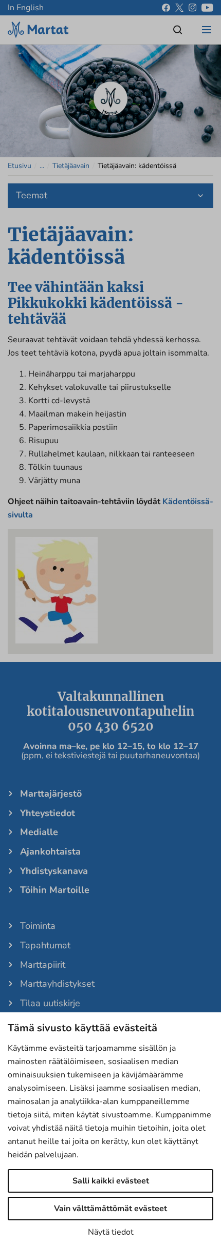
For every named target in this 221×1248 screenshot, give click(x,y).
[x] (179, 8)
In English (26, 7)
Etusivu (19, 166)
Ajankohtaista (50, 851)
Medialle (39, 832)
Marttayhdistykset (57, 983)
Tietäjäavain (70, 166)
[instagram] (192, 8)
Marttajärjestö (51, 793)
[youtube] (207, 8)
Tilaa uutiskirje (50, 1003)
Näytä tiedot (111, 1232)
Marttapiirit (42, 965)
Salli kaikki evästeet (110, 1181)
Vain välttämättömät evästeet (110, 1208)
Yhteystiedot (47, 813)
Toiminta (38, 926)
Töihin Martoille (54, 890)
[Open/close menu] (206, 29)
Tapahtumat (45, 945)
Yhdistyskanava (54, 871)
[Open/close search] (177, 29)
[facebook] (166, 8)
